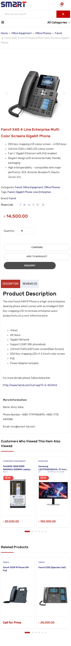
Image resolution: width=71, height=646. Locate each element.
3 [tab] (36, 531)
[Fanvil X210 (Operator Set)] (53, 594)
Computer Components (14, 461)
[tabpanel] (18, 493)
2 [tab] (32, 531)
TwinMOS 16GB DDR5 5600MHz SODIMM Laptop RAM (16, 469)
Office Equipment (21, 33)
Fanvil (58, 33)
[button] (7, 90)
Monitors (43, 461)
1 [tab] (27, 531)
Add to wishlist (37, 256)
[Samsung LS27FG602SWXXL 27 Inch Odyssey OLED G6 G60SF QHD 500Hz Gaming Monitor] (53, 493)
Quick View (18, 506)
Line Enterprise (42, 192)
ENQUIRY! (29, 265)
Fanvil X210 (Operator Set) (52, 567)
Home (4, 33)
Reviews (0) (30, 283)
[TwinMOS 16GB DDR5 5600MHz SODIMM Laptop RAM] (18, 493)
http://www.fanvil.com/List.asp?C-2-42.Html (30, 385)
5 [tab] (42, 531)
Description (10, 283)
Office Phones (43, 33)
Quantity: (9, 231)
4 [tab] (39, 531)
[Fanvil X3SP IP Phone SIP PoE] (18, 594)
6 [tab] (45, 531)
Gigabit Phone (24, 192)
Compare (37, 247)
